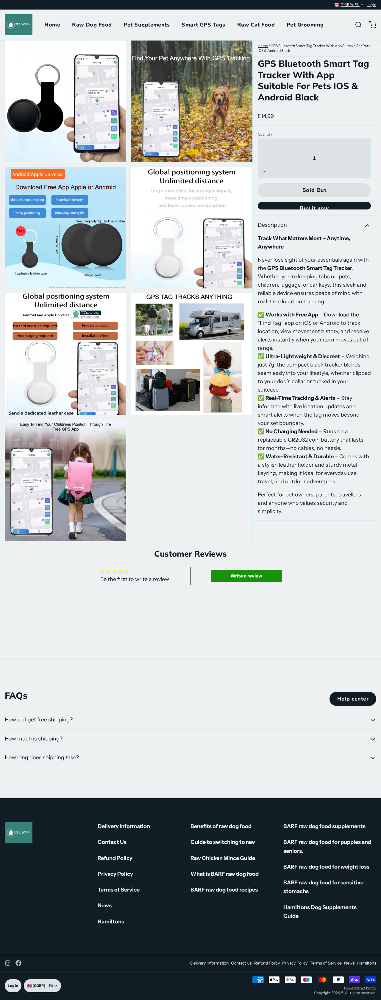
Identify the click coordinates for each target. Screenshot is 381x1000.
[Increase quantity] (264, 171)
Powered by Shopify (360, 988)
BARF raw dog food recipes (224, 889)
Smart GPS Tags (203, 24)
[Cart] (370, 24)
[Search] (356, 24)
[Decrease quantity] (264, 145)
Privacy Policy (115, 874)
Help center (352, 698)
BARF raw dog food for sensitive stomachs (323, 887)
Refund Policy (115, 858)
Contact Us (112, 842)
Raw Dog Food (92, 24)
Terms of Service (119, 889)
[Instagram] (8, 963)
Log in (371, 4)
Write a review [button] (246, 576)
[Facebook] (18, 963)
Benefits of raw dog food (221, 826)
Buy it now (314, 207)
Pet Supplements (147, 24)
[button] (314, 190)
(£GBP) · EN (43, 985)
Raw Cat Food (256, 24)
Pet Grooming (305, 24)
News (105, 905)
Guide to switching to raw (222, 842)
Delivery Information (124, 826)
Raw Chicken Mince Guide (222, 858)
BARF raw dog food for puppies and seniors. (327, 846)
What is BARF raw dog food (224, 874)
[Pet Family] (18, 24)
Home (52, 24)
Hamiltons (111, 921)
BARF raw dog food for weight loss (326, 867)
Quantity (265, 134)
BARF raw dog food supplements (324, 826)
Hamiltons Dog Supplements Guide (320, 911)
